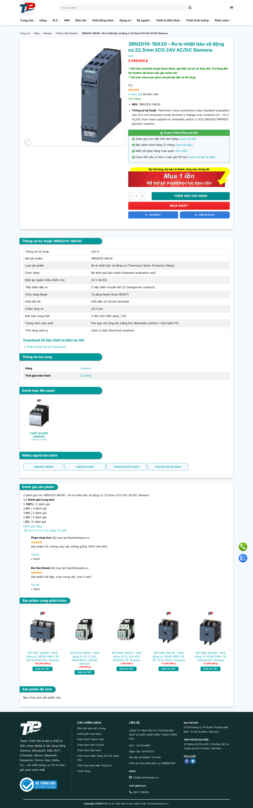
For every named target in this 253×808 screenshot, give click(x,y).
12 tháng (86, 375)
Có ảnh (62, 530)
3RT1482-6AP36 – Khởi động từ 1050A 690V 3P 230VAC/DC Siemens (210, 656)
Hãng (42, 20)
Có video (50, 530)
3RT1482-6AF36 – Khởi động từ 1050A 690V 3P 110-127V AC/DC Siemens (168, 656)
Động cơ (125, 20)
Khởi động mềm (103, 20)
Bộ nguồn (143, 20)
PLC (55, 20)
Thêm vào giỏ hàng (191, 196)
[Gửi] (190, 8)
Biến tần (80, 20)
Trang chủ (26, 20)
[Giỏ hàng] (231, 8)
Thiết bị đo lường (197, 20)
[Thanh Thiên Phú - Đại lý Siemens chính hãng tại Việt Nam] (37, 7)
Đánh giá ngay (32, 526)
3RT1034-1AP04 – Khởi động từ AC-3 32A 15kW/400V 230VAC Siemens (84, 658)
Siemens (47, 33)
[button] (27, 142)
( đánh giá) (135, 94)
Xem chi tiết (42, 669)
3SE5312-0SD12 (85, 466)
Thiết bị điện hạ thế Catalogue (46, 346)
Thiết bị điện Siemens (67, 33)
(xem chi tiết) (188, 138)
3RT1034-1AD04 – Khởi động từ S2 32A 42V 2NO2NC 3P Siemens (127, 656)
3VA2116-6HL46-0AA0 (168, 466)
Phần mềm (222, 20)
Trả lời (35, 554)
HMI (66, 20)
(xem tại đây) (184, 145)
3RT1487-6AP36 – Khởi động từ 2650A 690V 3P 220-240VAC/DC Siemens (42, 656)
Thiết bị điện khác (168, 20)
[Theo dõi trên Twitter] (193, 761)
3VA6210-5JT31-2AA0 (126, 466)
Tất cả (27, 530)
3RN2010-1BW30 (43, 466)
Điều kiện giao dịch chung (91, 728)
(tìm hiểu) (181, 151)
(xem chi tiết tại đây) (202, 157)
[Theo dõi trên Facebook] (187, 761)
